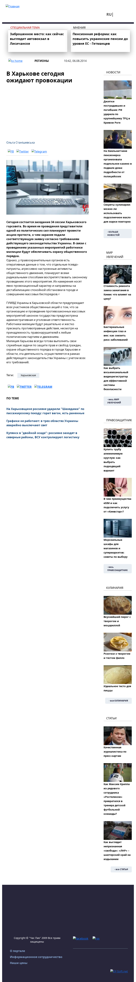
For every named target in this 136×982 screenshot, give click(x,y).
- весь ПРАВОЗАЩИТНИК (117, 569)
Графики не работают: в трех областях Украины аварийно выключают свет (42, 423)
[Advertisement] (47, 110)
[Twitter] (22, 151)
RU (109, 14)
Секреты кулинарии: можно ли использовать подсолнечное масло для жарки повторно (117, 213)
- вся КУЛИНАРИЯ (118, 700)
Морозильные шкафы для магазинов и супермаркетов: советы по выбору (116, 548)
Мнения (79, 28)
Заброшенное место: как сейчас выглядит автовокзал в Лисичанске (37, 39)
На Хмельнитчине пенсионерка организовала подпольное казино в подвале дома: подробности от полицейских (118, 163)
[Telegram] (39, 151)
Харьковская (28, 375)
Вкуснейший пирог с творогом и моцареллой (117, 621)
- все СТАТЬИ (121, 869)
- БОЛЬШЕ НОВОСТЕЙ (113, 233)
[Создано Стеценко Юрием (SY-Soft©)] (119, 971)
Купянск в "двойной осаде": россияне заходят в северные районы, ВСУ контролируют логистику (42, 435)
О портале (17, 951)
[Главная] (12, 6)
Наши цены (18, 963)
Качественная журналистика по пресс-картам (115, 751)
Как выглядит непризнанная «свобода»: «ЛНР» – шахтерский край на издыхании (117, 850)
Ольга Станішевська (20, 142)
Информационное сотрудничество (36, 957)
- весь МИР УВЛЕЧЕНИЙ (114, 401)
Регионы (42, 61)
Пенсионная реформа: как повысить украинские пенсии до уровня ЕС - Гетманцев (100, 39)
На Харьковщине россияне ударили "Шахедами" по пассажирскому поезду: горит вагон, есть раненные (45, 411)
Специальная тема (25, 28)
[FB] (11, 151)
